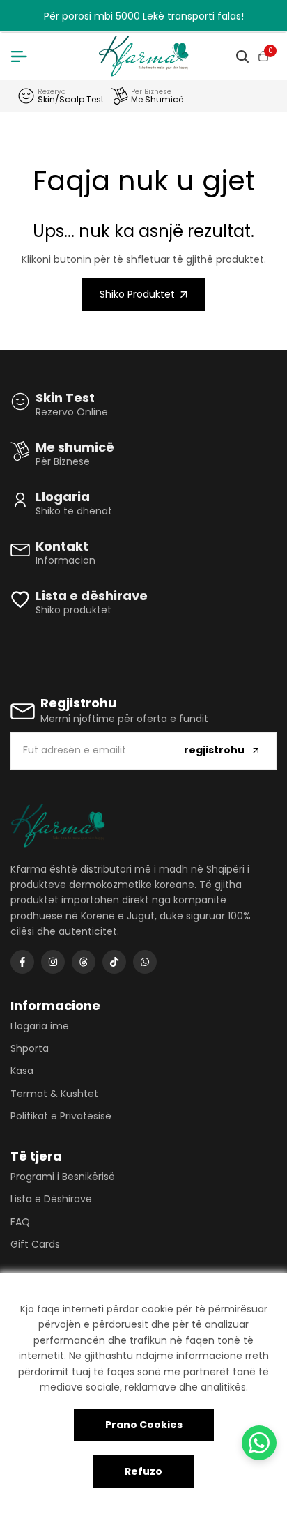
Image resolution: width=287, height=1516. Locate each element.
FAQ (20, 1222)
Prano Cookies (144, 1425)
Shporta (29, 1048)
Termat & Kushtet (54, 1094)
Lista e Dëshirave (51, 1199)
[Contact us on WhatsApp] (259, 1442)
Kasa (21, 1071)
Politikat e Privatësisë (60, 1116)
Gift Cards (35, 1244)
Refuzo (143, 1471)
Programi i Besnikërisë (62, 1177)
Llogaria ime (39, 1026)
